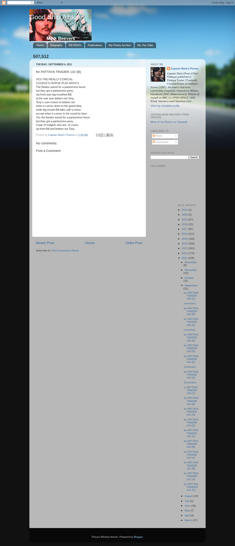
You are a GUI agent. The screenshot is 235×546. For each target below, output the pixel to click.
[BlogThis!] (101, 135)
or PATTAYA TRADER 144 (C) (190, 390)
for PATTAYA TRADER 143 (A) (191, 455)
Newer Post (45, 243)
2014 (185, 243)
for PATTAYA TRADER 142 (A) (191, 476)
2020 (185, 214)
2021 (185, 210)
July (187, 501)
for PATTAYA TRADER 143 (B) (191, 444)
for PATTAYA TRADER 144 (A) (191, 411)
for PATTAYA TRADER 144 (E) (191, 337)
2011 (185, 258)
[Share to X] (104, 135)
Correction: (190, 367)
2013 (185, 248)
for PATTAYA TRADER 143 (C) (191, 433)
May (187, 510)
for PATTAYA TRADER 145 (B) (191, 311)
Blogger (138, 537)
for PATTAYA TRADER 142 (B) (191, 465)
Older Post (134, 243)
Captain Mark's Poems (184, 68)
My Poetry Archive (120, 45)
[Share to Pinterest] (111, 135)
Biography (56, 45)
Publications (95, 45)
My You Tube (145, 45)
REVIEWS (75, 45)
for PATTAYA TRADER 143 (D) (191, 422)
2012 (185, 253)
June (188, 505)
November (191, 270)
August (189, 496)
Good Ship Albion (54, 17)
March (189, 520)
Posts (158, 135)
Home (40, 45)
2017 (185, 229)
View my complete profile (165, 105)
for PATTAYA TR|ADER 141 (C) (191, 487)
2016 (185, 234)
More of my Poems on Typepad (169, 122)
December (191, 262)
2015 (185, 238)
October (189, 277)
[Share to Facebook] (108, 135)
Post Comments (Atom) (65, 250)
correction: (190, 303)
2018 (185, 224)
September (191, 285)
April (188, 515)
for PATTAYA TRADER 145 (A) (191, 322)
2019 (185, 219)
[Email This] (98, 135)
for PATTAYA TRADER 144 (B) (191, 401)
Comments (161, 142)
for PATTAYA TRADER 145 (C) (191, 296)
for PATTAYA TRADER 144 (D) (191, 348)
